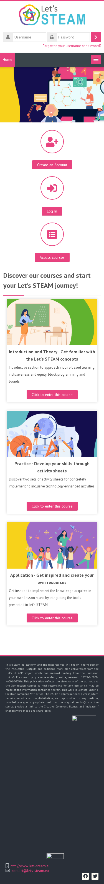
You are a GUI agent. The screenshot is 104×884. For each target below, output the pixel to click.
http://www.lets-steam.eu (30, 866)
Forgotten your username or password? (72, 46)
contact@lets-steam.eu (30, 871)
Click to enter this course (52, 394)
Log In (52, 211)
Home (7, 59)
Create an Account (52, 164)
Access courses (52, 257)
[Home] (52, 16)
